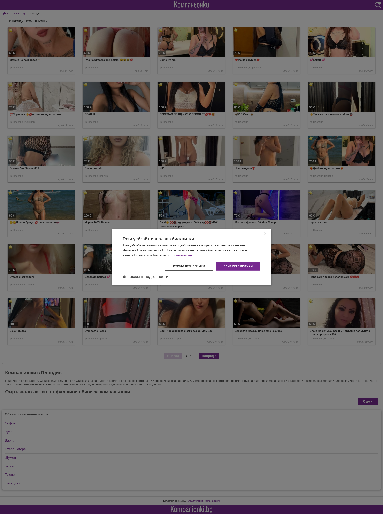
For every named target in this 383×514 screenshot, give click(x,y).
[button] (145, 277)
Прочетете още (181, 255)
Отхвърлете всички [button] (189, 266)
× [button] (264, 233)
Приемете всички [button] (238, 266)
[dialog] (191, 257)
